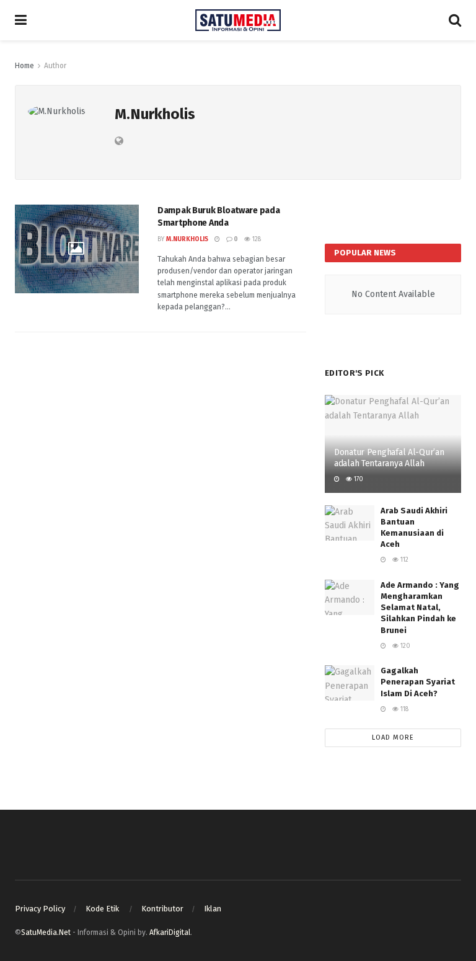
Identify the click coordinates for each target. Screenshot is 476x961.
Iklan (212, 908)
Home (24, 65)
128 (255, 239)
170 (357, 479)
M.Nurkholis (187, 239)
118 (403, 709)
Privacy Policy (40, 908)
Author (55, 65)
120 (404, 646)
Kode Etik (103, 908)
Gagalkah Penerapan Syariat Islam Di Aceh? (418, 682)
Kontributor (162, 908)
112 (403, 560)
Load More (393, 737)
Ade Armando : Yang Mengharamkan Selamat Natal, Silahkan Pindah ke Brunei (420, 607)
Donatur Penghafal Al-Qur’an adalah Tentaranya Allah (389, 458)
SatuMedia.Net (46, 932)
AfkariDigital (169, 932)
